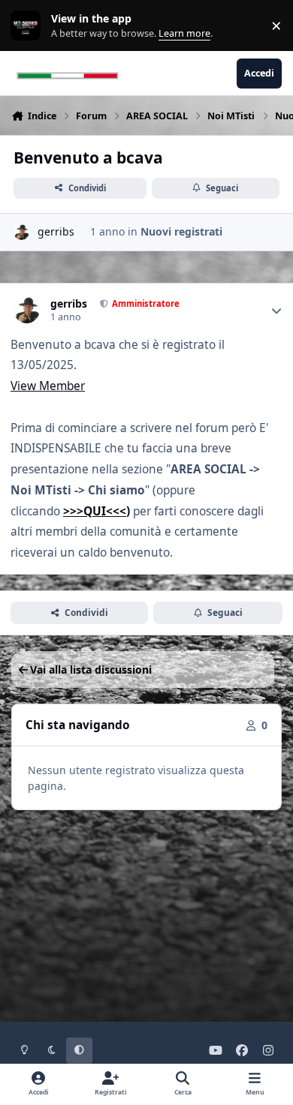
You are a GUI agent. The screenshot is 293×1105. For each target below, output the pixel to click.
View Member (48, 386)
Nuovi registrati (181, 231)
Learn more (29, 26)
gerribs (56, 231)
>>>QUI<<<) (96, 511)
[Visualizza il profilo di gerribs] (21, 232)
